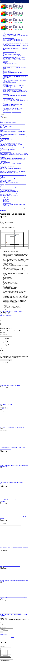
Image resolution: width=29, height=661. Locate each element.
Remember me (5, 630)
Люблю (6, 340)
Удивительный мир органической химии (10, 385)
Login (1, 116)
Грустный (7, 344)
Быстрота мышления (12, 76)
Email (1, 350)
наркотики (15, 311)
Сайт (1, 353)
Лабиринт (10, 311)
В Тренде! (5, 197)
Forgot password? (4, 634)
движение (2, 311)
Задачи (4, 41)
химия (20, 311)
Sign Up (12, 637)
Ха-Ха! (6, 341)
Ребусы (4, 32)
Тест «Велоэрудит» (4, 408)
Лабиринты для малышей (6, 404)
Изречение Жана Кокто (5, 314)
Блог (4, 103)
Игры (4, 53)
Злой (6, 345)
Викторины (5, 84)
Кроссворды (6, 94)
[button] (0, 221)
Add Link (2, 646)
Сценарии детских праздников (10, 104)
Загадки (5, 62)
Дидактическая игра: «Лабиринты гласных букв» (12, 427)
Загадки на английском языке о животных (10, 566)
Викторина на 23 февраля (6, 315)
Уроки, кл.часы (11, 105)
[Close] (0, 622)
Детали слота (6, 199)
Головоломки (6, 75)
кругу (6, 311)
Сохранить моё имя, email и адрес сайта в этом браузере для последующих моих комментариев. (14, 357)
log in (4, 220)
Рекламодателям (7, 203)
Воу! (6, 343)
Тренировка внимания (14, 75)
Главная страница (6, 208)
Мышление (5, 73)
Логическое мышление (22, 76)
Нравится (7, 338)
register (9, 220)
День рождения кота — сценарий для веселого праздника (14, 547)
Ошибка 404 (6, 201)
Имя (1, 348)
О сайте (5, 200)
